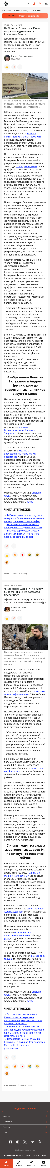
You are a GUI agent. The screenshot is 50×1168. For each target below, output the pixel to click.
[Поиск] (40, 3)
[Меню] (46, 3)
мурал (6, 574)
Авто (44, 1155)
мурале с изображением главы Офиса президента (20, 453)
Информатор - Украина (13, 1155)
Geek (28, 1155)
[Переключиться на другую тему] (34, 3)
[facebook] (10, 1142)
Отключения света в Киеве (30, 16)
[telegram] (32, 1142)
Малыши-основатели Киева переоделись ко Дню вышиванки (23, 526)
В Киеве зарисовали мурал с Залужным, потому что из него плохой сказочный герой (21, 533)
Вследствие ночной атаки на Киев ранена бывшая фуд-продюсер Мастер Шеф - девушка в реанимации (24, 1043)
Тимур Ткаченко (10, 1085)
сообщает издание (26, 166)
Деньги (36, 1155)
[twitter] (25, 1142)
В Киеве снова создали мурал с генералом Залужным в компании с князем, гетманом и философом (24, 518)
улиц (6, 938)
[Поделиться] (13, 67)
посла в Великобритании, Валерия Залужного (19, 430)
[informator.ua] (5, 3)
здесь (30, 501)
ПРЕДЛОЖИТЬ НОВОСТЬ (25, 1108)
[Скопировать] (19, 67)
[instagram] (17, 1142)
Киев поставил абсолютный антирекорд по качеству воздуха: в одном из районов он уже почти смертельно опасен (24, 1031)
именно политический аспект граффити (22, 135)
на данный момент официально (24, 692)
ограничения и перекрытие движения (18, 934)
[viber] (39, 1142)
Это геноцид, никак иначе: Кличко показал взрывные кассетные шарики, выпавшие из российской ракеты (23, 1019)
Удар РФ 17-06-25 (26, 1085)
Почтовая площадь (20, 574)
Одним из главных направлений (22, 874)
